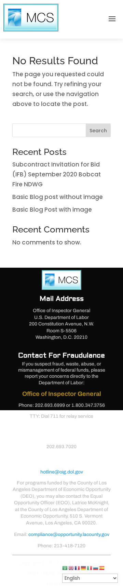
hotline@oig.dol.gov (61, 472)
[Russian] (96, 568)
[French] (77, 568)
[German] (84, 568)
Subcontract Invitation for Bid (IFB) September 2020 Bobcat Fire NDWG (56, 174)
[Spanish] (102, 568)
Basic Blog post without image (57, 197)
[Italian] (90, 568)
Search (98, 130)
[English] (71, 568)
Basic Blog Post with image (52, 209)
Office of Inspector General (61, 393)
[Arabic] (65, 568)
